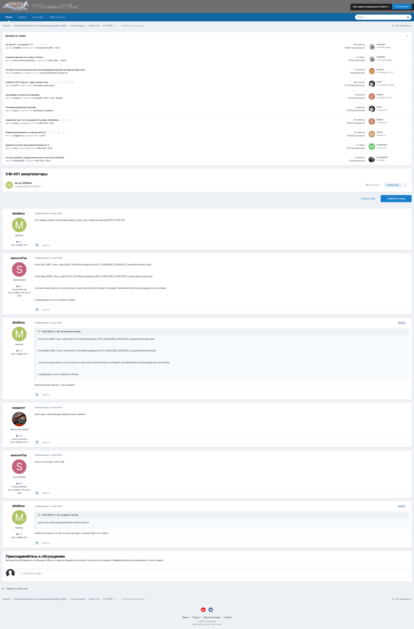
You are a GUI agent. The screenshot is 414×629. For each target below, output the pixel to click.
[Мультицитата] (37, 245)
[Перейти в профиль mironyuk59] (372, 159)
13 (71, 82)
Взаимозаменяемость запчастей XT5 (26, 132)
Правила (22, 17)
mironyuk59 (18, 160)
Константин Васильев (24, 60)
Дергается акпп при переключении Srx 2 (27, 145)
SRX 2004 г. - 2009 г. (57, 60)
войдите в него (121, 560)
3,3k (20, 436)
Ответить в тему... (32, 573)
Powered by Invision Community (207, 624)
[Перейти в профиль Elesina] (372, 96)
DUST (15, 85)
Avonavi (17, 73)
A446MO (17, 48)
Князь (16, 123)
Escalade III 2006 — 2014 (48, 48)
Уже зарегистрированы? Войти (370, 6)
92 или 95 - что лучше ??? (20, 44)
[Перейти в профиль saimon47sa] (19, 269)
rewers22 (381, 44)
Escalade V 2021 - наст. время (47, 98)
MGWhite (27, 183)
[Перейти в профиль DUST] (372, 84)
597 (20, 286)
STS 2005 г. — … (38, 186)
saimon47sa (19, 258)
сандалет (18, 407)
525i (15, 148)
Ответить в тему (396, 198)
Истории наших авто (44, 85)
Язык (185, 617)
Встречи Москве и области (54, 73)
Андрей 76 (18, 135)
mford (379, 132)
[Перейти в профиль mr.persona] (372, 146)
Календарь (38, 17)
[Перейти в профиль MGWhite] (9, 185)
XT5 (43, 135)
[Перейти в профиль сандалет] (19, 419)
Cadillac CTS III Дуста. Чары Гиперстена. (27, 82)
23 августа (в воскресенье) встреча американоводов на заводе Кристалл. (46, 69)
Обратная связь (57, 17)
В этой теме (394, 17)
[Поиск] (408, 17)
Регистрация (401, 6)
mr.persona (382, 144)
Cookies (227, 617)
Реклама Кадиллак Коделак (21, 107)
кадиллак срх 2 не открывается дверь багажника (32, 120)
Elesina (380, 94)
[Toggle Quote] (39, 331)
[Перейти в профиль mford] (372, 134)
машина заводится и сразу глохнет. (25, 57)
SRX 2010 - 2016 (46, 123)
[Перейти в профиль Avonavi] (372, 71)
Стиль (195, 617)
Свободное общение (43, 110)
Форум (8, 17)
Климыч (17, 98)
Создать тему (368, 198)
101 (20, 242)
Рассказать (374, 185)
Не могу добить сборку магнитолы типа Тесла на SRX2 (35, 157)
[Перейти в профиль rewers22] (372, 46)
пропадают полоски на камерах (23, 94)
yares (15, 110)
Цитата (45, 245)
